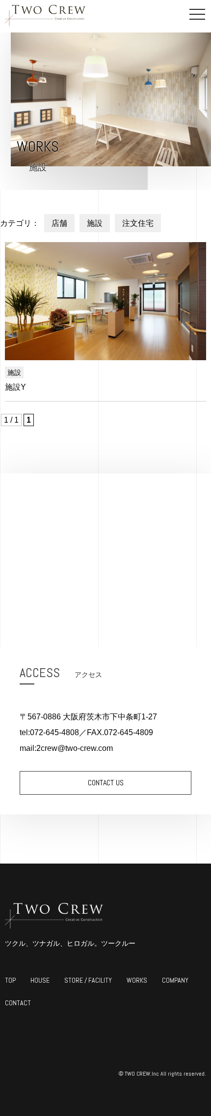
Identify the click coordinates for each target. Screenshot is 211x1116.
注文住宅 (138, 223)
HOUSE (40, 980)
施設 (95, 223)
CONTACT (18, 1002)
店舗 (59, 223)
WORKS (137, 980)
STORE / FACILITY (88, 980)
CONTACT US (106, 782)
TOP (10, 980)
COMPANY (175, 980)
